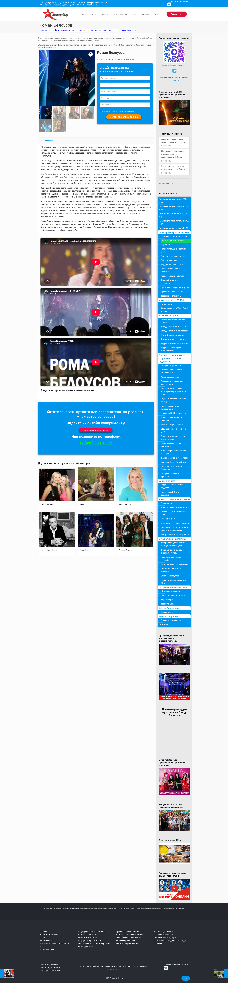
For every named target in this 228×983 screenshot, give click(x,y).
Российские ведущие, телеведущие (171, 407)
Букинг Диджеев (85, 946)
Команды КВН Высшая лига (173, 413)
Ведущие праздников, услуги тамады (174, 400)
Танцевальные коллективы (173, 587)
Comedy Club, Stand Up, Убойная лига (171, 371)
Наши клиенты (46, 940)
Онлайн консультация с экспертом (95, 430)
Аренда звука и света (163, 931)
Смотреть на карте (112, 969)
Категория (163, 624)
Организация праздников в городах (170, 940)
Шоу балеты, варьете (170, 591)
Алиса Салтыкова (48, 504)
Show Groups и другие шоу (173, 335)
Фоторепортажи (47, 949)
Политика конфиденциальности (54, 943)
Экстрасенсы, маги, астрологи (175, 534)
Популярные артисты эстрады (68, 30)
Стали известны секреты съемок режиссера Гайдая (173, 167)
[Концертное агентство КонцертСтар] (55, 14)
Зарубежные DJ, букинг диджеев (172, 486)
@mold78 (174, 80)
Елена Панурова (125, 504)
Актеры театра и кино (171, 365)
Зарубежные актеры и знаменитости (171, 349)
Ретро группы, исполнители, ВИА (173, 250)
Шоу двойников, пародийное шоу (174, 430)
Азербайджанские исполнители (169, 281)
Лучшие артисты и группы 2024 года (173, 200)
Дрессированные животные (174, 507)
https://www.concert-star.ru (72, 908)
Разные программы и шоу (128, 943)
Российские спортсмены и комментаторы (173, 437)
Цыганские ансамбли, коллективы (171, 570)
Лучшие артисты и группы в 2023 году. (174, 222)
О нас (42, 937)
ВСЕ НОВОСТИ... (167, 183)
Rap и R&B (165, 244)
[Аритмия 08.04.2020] (7, 973)
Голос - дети (166, 304)
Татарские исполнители (172, 296)
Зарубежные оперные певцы (174, 343)
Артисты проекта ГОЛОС (171, 300)
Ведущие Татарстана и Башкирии (171, 468)
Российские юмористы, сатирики (172, 419)
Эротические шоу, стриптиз (173, 595)
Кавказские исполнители (172, 276)
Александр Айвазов (49, 550)
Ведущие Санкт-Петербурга (173, 462)
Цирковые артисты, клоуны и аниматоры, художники (174, 528)
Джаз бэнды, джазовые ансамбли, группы (172, 551)
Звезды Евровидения (169, 608)
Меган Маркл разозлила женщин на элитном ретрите (174, 140)
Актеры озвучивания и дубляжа (171, 475)
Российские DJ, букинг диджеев (171, 493)
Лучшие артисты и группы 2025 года (173, 208)
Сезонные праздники (163, 934)
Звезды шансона (169, 260)
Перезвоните (177, 14)
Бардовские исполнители (172, 264)
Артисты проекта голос (88, 934)
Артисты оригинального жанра (174, 499)
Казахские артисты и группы (174, 236)
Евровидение (167, 612)
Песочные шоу (168, 519)
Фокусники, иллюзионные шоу (175, 523)
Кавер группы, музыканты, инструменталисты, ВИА (173, 544)
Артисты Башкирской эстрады (175, 287)
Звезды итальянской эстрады (175, 331)
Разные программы (168, 616)
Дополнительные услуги (165, 937)
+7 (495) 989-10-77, (51, 2)
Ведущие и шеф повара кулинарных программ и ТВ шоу (173, 391)
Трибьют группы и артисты (173, 339)
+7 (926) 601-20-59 (74, 2)
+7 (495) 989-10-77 (96, 443)
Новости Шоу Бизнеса (50, 934)
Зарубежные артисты (169, 315)
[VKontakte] (169, 4)
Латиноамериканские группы (174, 564)
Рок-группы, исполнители (172, 256)
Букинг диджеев (167, 481)
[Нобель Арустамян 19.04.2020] (221, 973)
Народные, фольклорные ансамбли (172, 558)
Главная (43, 30)
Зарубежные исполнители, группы (173, 321)
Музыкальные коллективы (172, 539)
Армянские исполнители (172, 291)
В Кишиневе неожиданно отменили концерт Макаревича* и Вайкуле (172, 154)
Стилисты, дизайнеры (171, 620)
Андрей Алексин (86, 550)
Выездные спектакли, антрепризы (171, 445)
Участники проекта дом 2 (173, 424)
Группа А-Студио (125, 550)
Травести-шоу (167, 604)
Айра (82, 504)
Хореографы (167, 599)
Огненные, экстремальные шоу (173, 513)
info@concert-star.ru (97, 2)
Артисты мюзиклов (170, 377)
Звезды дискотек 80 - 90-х (173, 326)
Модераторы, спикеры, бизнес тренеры (175, 452)
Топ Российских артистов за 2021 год (174, 215)
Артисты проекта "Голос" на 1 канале (174, 309)
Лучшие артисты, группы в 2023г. (174, 228)
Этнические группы (170, 576)
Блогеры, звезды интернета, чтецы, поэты (174, 382)
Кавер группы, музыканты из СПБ (174, 581)
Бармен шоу (166, 503)
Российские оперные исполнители (170, 270)
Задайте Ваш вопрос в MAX (174, 65)
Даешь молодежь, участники (174, 458)
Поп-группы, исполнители (101, 30)
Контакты (158, 943)
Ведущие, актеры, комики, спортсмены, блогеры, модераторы (172, 358)
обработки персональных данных (125, 111)
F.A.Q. (42, 946)
